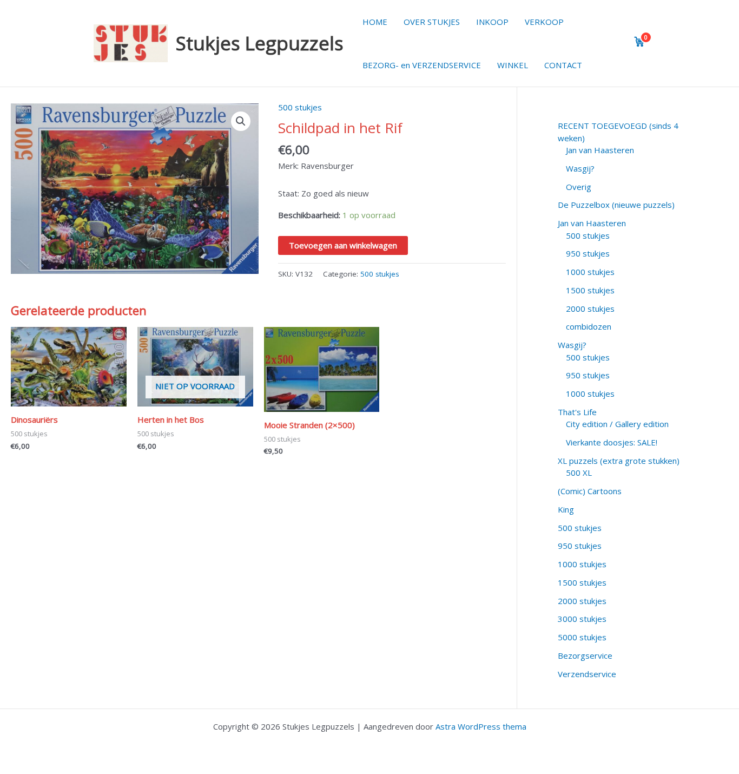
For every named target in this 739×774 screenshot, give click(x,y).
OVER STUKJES (432, 21)
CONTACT (563, 65)
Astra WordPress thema (481, 726)
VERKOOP (544, 21)
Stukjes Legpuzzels (260, 43)
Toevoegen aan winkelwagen (343, 245)
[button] (240, 121)
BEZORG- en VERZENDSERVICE (421, 65)
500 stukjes (300, 107)
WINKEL (512, 65)
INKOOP (492, 21)
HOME (374, 21)
